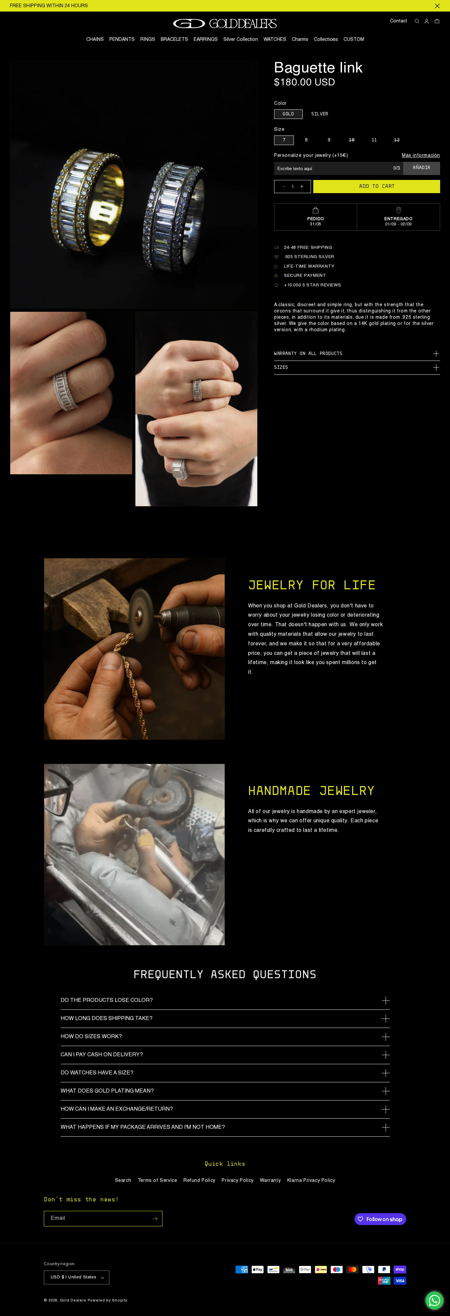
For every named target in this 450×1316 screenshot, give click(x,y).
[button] (326, 40)
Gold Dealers (73, 1300)
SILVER (319, 114)
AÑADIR (422, 168)
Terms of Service (157, 1180)
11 (374, 140)
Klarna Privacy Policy (311, 1180)
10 (355, 141)
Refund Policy (199, 1180)
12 (400, 141)
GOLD (288, 114)
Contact (398, 21)
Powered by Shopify (107, 1300)
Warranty (270, 1180)
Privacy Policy (237, 1180)
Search (123, 1180)
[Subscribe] (155, 1218)
